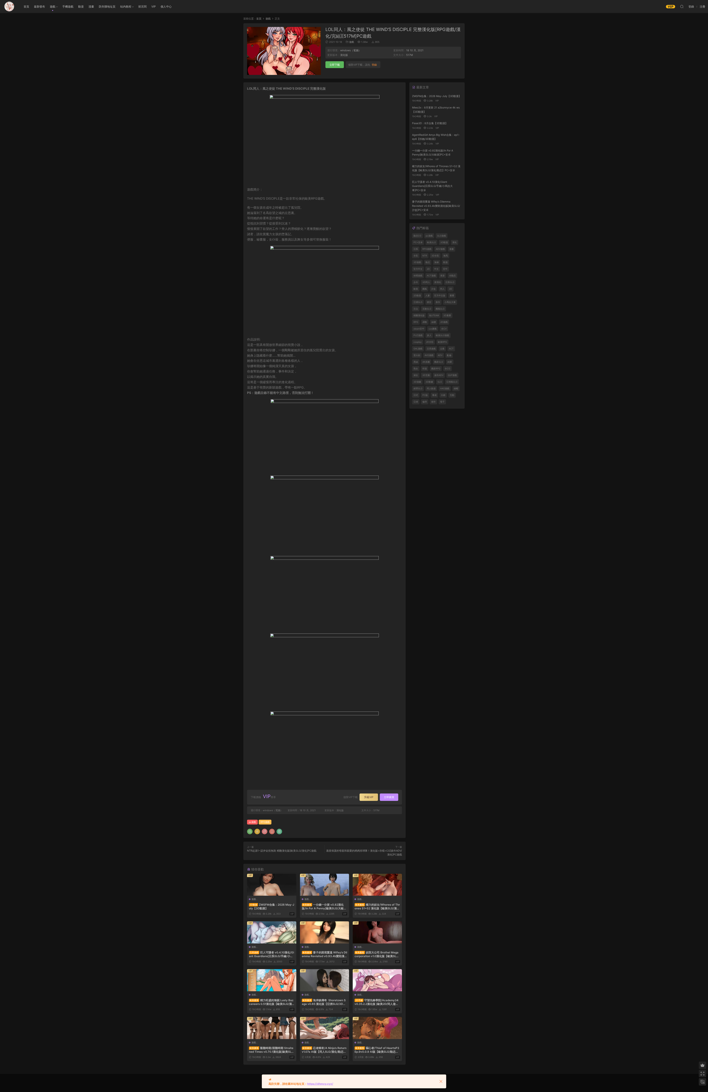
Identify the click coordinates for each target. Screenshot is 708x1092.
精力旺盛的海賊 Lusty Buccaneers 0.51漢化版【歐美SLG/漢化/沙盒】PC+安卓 (271, 1002)
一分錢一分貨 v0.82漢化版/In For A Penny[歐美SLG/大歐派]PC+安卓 (323, 906)
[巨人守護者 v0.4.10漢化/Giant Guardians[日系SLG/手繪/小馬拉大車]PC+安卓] (271, 932)
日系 (416, 249)
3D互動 (426, 375)
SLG (440, 381)
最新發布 (39, 6)
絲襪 (433, 322)
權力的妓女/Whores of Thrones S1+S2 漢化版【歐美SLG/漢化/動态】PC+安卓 (377, 906)
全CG (447, 368)
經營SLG (418, 388)
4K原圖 (426, 361)
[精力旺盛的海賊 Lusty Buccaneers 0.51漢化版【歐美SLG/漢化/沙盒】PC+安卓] (271, 980)
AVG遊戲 (429, 355)
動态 (428, 262)
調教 (425, 322)
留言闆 (142, 6)
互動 (452, 395)
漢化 (454, 242)
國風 (424, 288)
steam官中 (419, 328)
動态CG (417, 235)
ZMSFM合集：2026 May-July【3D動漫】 (271, 906)
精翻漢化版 (419, 315)
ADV (440, 355)
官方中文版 (439, 295)
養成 (434, 395)
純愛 (449, 361)
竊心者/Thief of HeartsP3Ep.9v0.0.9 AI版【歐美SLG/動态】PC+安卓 (377, 1050)
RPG (416, 322)
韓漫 (424, 368)
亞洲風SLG (451, 381)
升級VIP (368, 797)
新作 (438, 302)
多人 (429, 335)
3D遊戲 (417, 262)
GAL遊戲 (418, 348)
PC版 (425, 395)
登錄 (374, 64)
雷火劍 (417, 355)
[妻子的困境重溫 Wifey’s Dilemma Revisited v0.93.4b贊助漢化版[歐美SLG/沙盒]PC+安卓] (324, 932)
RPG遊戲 (265, 822)
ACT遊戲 (431, 275)
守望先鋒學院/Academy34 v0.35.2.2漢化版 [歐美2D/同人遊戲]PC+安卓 (377, 1002)
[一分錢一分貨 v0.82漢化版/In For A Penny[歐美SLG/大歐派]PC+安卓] (324, 885)
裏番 (452, 295)
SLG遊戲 (441, 235)
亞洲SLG (418, 302)
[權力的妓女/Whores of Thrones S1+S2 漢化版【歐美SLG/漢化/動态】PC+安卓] (377, 885)
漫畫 (91, 6)
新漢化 (437, 282)
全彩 (416, 255)
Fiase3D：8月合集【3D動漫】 (430, 123)
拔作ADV (438, 375)
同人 (442, 288)
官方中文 (418, 269)
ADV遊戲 (440, 249)
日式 (416, 395)
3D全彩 (435, 255)
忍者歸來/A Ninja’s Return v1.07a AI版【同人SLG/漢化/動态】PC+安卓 (324, 1050)
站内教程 (125, 6)
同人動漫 (431, 388)
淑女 (416, 375)
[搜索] (682, 6)
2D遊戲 (444, 322)
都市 (433, 401)
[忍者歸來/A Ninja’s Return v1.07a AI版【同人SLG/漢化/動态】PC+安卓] (324, 1028)
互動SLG (426, 308)
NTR (424, 255)
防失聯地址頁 (107, 6)
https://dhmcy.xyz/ (320, 1084)
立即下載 (334, 64)
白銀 (443, 395)
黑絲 (416, 361)
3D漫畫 (417, 381)
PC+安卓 (418, 242)
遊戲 (52, 6)
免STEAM (434, 315)
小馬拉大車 (450, 302)
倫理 (424, 401)
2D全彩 (429, 342)
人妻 (427, 295)
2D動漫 (417, 295)
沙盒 (433, 288)
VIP (153, 6)
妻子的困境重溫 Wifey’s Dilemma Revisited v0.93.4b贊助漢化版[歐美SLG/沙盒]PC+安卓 (324, 954)
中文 (436, 269)
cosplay (418, 342)
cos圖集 (433, 328)
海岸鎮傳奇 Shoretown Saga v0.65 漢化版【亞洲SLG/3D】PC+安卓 (324, 1002)
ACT (451, 348)
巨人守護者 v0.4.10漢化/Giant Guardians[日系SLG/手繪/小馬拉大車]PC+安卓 (271, 954)
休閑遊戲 (418, 275)
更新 (442, 275)
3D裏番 (447, 315)
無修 (436, 262)
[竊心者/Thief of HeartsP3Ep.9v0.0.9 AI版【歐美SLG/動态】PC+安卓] (377, 1028)
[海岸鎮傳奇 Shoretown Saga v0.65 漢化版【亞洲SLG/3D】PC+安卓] (324, 980)
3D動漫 (444, 242)
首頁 (26, 6)
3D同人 (426, 282)
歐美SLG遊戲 (442, 335)
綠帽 (456, 388)
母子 (442, 401)
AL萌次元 (9, 6)
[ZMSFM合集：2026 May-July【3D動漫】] (271, 885)
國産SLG (438, 361)
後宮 (429, 302)
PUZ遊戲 (418, 335)
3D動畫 (429, 381)
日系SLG (449, 282)
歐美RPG (442, 342)
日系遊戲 (431, 348)
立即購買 (389, 797)
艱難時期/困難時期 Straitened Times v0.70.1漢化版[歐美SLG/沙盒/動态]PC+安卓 (271, 1050)
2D (428, 269)
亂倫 (449, 355)
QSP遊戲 (452, 375)
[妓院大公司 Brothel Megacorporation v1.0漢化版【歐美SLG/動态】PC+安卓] (377, 932)
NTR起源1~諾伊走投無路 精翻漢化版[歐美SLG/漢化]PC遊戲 (281, 850)
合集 (442, 348)
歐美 (416, 288)
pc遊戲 (252, 822)
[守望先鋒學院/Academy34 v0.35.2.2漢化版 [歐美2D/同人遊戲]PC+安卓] (377, 980)
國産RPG (435, 368)
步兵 (416, 282)
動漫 (81, 6)
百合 (416, 308)
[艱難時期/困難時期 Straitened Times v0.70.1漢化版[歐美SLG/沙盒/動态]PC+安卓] (271, 1028)
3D (450, 288)
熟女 (416, 368)
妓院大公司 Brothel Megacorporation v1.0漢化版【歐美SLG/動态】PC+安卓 (377, 954)
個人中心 (166, 6)
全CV (444, 328)
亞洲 (416, 401)
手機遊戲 (67, 6)
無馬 (445, 255)
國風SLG (440, 308)
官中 (445, 269)
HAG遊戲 (444, 388)
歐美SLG (431, 242)
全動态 (452, 275)
